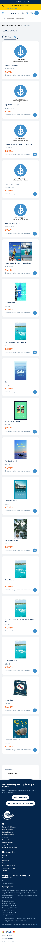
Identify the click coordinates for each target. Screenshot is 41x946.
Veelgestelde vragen (8, 868)
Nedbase (10, 938)
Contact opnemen (20, 797)
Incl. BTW (13, 13)
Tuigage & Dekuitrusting (9, 845)
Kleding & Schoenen (8, 834)
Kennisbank (5, 860)
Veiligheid (5, 837)
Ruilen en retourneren (8, 865)
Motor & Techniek (7, 829)
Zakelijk (4, 870)
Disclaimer (5, 935)
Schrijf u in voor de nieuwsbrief (22, 803)
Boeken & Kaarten (11, 25)
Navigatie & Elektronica (9, 827)
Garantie (4, 858)
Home (3, 25)
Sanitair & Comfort (7, 832)
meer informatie (11, 8)
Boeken (20, 25)
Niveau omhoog (12, 773)
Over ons (4, 863)
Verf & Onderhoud (7, 842)
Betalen (4, 855)
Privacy (11, 935)
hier (36, 924)
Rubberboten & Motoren (9, 847)
